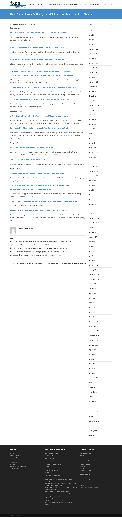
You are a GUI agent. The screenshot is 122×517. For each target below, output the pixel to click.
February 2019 (93, 152)
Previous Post (26, 262)
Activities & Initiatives (71, 4)
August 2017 (93, 237)
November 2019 (94, 110)
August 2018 (93, 181)
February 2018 (93, 209)
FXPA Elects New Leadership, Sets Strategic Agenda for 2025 (32, 252)
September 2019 (94, 119)
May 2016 (92, 307)
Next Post (67, 262)
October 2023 (93, 73)
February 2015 (93, 378)
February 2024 (93, 63)
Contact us (105, 4)
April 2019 (92, 143)
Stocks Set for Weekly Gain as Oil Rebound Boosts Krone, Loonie (37, 185)
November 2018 (94, 166)
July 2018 (92, 185)
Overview (31, 4)
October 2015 (93, 340)
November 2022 (94, 87)
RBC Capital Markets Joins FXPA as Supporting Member (30, 255)
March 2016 (92, 317)
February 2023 (93, 82)
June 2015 (92, 359)
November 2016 (94, 279)
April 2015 (92, 368)
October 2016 (93, 284)
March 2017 (92, 260)
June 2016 (92, 303)
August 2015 (93, 350)
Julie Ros (22, 24)
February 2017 (93, 265)
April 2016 (92, 312)
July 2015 (92, 354)
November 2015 (94, 336)
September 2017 (94, 232)
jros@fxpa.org (13, 457)
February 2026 (93, 40)
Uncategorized (93, 431)
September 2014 (94, 401)
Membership (40, 4)
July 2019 (92, 129)
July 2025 (92, 44)
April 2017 (92, 256)
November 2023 (94, 68)
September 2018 (94, 176)
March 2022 (92, 96)
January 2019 (93, 157)
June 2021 (92, 101)
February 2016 (93, 321)
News (81, 4)
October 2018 (93, 171)
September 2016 (94, 289)
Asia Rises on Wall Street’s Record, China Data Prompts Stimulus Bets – (38, 210)
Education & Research (96, 412)
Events (91, 417)
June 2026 (92, 35)
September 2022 (94, 91)
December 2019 (94, 105)
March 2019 (92, 148)
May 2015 (92, 364)
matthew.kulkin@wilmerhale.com (18, 466)
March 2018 (92, 204)
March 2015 (92, 373)
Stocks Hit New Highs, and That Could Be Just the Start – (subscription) (37, 173)
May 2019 (92, 138)
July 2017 (92, 242)
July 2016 (92, 298)
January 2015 (93, 383)
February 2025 (93, 49)
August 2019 (93, 124)
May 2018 (92, 195)
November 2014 (94, 392)
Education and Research (92, 4)
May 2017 (92, 251)
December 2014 (94, 387)
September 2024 (94, 58)
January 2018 (93, 213)
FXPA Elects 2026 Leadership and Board (25, 245)
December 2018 (94, 162)
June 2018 (92, 190)
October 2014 (93, 397)
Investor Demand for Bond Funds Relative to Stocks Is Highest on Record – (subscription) (43, 201)
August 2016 (93, 293)
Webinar (91, 435)
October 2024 (93, 54)
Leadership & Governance (54, 4)
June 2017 (92, 246)
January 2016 (93, 326)
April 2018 (92, 199)
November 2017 (94, 223)
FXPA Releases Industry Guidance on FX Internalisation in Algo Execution (36, 248)
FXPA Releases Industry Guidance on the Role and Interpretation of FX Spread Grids (39, 242)
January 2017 (93, 270)
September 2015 (94, 345)
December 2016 (94, 274)
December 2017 (94, 218)
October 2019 (93, 115)
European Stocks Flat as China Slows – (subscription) (30, 189)
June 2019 (92, 134)
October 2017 (93, 228)
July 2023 (92, 77)
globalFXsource (31, 24)
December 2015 (94, 331)
